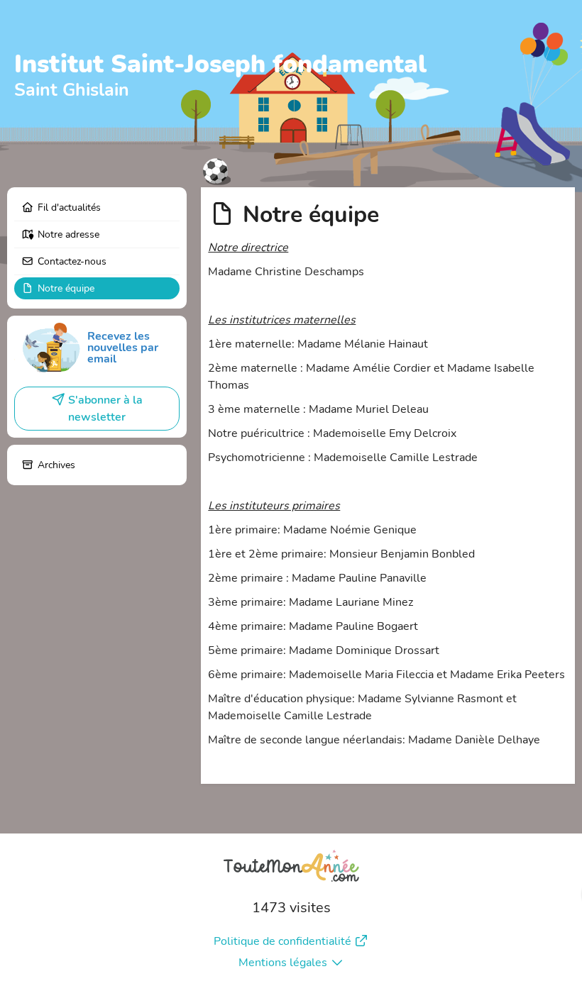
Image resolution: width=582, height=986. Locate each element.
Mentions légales (282, 962)
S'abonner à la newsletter (105, 408)
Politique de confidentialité (282, 941)
